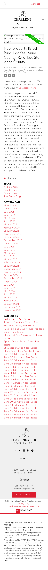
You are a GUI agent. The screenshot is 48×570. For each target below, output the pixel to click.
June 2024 (9, 288)
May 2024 (9, 291)
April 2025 (9, 256)
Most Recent (10, 206)
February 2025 (12, 263)
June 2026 (9, 215)
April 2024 (9, 294)
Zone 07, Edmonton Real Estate (20, 361)
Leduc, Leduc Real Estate (17, 319)
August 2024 (10, 282)
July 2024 (9, 285)
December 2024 (12, 269)
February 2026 (12, 228)
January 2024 (11, 304)
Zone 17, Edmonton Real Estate (20, 383)
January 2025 (11, 266)
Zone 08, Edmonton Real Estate (20, 364)
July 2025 (9, 247)
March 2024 (10, 298)
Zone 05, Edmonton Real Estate (20, 357)
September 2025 (13, 240)
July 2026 (9, 212)
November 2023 (12, 310)
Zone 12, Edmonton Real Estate (20, 367)
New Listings (10, 190)
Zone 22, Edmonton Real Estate (20, 392)
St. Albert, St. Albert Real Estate (20, 348)
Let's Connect (24, 495)
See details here (27, 88)
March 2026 (10, 225)
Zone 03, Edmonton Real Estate (20, 354)
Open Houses (11, 193)
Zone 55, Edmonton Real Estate (20, 408)
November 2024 (12, 272)
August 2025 (11, 244)
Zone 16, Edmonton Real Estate (20, 380)
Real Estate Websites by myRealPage (24, 506)
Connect (35, 4)
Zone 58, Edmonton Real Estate (20, 415)
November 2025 (12, 234)
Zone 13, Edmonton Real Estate (20, 370)
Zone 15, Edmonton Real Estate (20, 376)
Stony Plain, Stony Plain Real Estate (22, 351)
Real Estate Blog (12, 196)
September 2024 (13, 278)
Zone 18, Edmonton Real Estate (20, 386)
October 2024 (11, 275)
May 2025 (9, 253)
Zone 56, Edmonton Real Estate (20, 411)
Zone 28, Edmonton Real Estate (20, 399)
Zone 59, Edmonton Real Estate (20, 418)
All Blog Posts (11, 187)
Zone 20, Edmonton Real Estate (20, 389)
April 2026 (9, 221)
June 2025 (9, 250)
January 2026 (11, 231)
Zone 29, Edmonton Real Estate (20, 402)
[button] (16, 450)
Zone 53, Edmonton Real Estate (20, 405)
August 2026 (10, 209)
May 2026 (9, 218)
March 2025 (10, 260)
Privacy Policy (23, 504)
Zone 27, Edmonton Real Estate (20, 396)
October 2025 (11, 237)
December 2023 (12, 307)
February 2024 (12, 301)
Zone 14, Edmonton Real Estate (20, 373)
